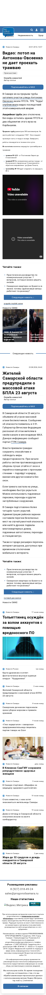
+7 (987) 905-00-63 (20, 944)
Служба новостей (13, 78)
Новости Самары (12, 47)
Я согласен (23, 986)
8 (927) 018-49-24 (21, 889)
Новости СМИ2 (10, 308)
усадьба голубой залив (13, 303)
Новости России (12, 669)
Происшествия (10, 73)
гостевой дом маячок (12, 598)
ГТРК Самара (18, 442)
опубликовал (10, 104)
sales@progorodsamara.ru (21, 893)
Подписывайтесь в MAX (23, 87)
